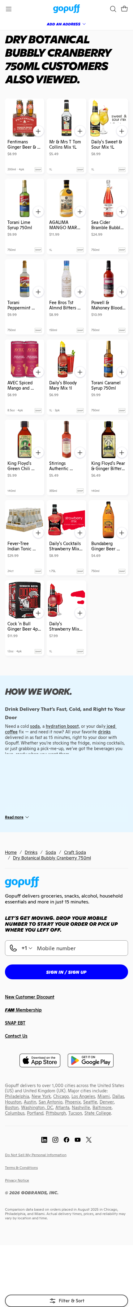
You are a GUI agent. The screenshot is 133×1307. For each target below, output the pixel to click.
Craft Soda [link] (75, 852)
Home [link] (11, 852)
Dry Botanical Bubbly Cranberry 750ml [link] (52, 857)
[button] (124, 9)
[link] (66, 9)
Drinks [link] (31, 852)
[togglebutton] (66, 1301)
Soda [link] (50, 852)
